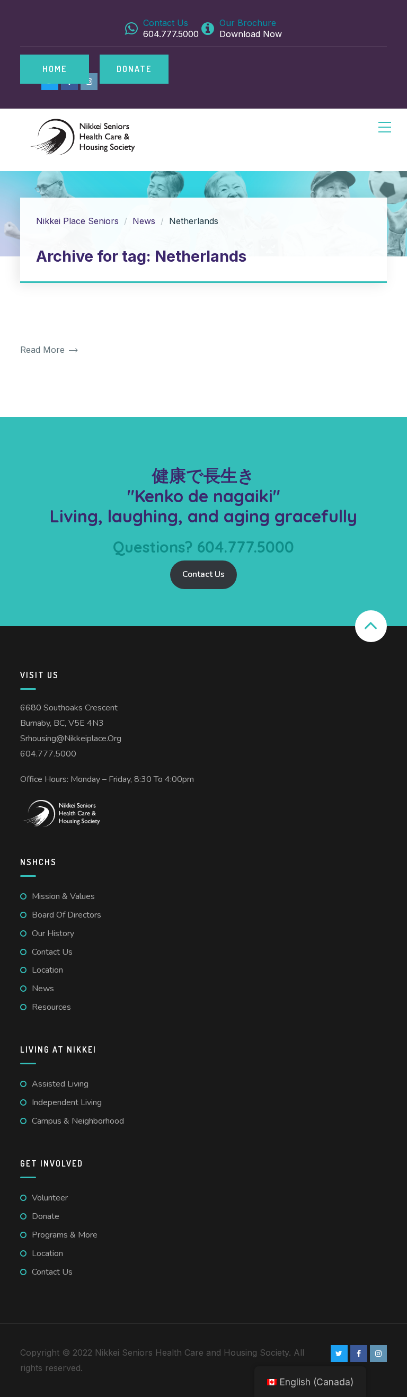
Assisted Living (60, 1084)
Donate (134, 69)
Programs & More (65, 1235)
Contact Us (203, 574)
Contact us (52, 952)
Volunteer (50, 1198)
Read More (43, 349)
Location (47, 970)
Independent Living (67, 1102)
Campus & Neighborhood (78, 1121)
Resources (51, 1007)
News (43, 988)
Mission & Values (63, 896)
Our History (53, 933)
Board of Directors (66, 915)
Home (54, 69)
